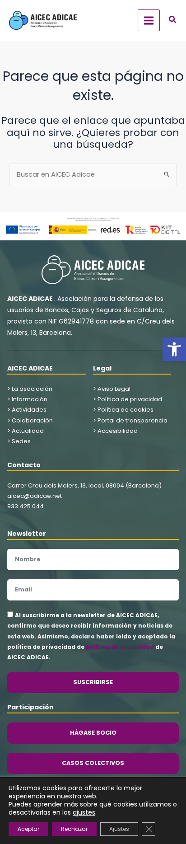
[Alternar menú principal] (149, 20)
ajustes (84, 812)
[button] (174, 349)
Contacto (24, 464)
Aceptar (28, 829)
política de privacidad (120, 647)
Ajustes (119, 829)
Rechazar (74, 829)
